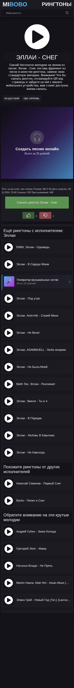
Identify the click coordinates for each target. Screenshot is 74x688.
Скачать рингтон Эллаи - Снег (37, 202)
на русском (11, 98)
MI (15, 4)
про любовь (31, 98)
